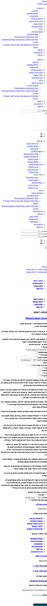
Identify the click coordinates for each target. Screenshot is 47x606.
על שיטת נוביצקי (32, 143)
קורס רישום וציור (32, 177)
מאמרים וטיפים (37, 31)
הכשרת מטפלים (37, 18)
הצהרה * (41, 495)
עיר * (45, 368)
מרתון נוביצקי (33, 172)
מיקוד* (44, 370)
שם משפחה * (41, 352)
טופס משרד (34, 222)
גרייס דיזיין (37, 595)
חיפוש (44, 110)
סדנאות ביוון (38, 52)
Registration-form (36, 318)
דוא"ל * (44, 376)
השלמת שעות (33, 180)
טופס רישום (34, 216)
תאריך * (43, 497)
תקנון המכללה (41, 504)
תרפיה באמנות (33, 159)
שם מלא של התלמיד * (38, 500)
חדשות (40, 55)
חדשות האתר (38, 211)
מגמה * (44, 347)
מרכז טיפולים (33, 167)
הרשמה (40, 50)
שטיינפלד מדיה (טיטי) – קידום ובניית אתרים (23, 602)
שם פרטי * (42, 355)
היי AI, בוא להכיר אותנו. (23, 599)
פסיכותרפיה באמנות (31, 156)
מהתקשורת (34, 16)
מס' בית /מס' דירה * (39, 365)
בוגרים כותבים (33, 188)
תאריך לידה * (41, 360)
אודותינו (40, 8)
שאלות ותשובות (32, 13)
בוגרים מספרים (37, 26)
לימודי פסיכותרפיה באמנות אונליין (26, 37)
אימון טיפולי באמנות (31, 154)
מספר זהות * (42, 357)
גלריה (41, 29)
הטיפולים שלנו (33, 169)
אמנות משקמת (33, 162)
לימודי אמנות (38, 24)
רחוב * (44, 362)
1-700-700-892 (40, 566)
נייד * (44, 373)
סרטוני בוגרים (33, 185)
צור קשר (40, 227)
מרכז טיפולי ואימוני (36, 21)
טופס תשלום (33, 219)
